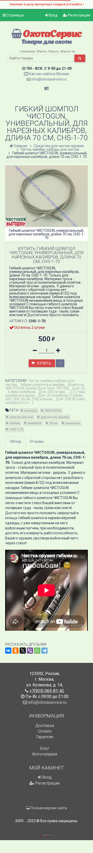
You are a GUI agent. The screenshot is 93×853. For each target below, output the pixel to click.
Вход (53, 15)
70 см (53, 423)
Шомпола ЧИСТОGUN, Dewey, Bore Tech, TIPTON (44, 386)
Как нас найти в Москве (49, 74)
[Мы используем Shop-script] (46, 834)
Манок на (67, 51)
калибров (34, 423)
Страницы (15, 15)
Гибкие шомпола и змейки (42, 385)
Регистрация (78, 15)
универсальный (21, 417)
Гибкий (15, 423)
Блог (44, 748)
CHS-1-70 (16, 429)
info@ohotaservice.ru (49, 79)
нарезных (72, 423)
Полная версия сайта (48, 808)
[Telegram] (44, 650)
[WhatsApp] (37, 650)
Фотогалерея (44, 754)
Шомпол (30, 410)
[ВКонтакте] (8, 650)
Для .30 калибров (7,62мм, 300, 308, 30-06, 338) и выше (44, 397)
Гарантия (44, 736)
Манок (42, 51)
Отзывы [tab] (37, 441)
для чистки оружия (55, 417)
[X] (23, 650)
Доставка (44, 725)
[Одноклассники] (15, 650)
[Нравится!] (60, 363)
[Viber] (30, 650)
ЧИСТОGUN (52, 410)
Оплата (44, 731)
